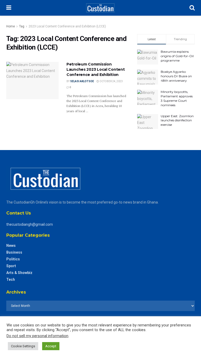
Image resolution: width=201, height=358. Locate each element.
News (11, 245)
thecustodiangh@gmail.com (29, 224)
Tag (21, 26)
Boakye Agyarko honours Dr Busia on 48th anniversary (176, 76)
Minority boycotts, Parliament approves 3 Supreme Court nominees (177, 98)
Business (14, 252)
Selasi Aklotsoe (82, 81)
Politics (13, 259)
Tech (10, 279)
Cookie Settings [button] (23, 346)
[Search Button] (192, 8)
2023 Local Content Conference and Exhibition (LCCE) (67, 26)
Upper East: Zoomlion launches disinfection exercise (177, 120)
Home (10, 26)
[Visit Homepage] (100, 8)
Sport (11, 266)
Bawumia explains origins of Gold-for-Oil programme (177, 56)
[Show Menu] (8, 8)
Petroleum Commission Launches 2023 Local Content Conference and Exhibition (95, 69)
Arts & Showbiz (19, 273)
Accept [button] (50, 346)
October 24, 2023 (111, 81)
